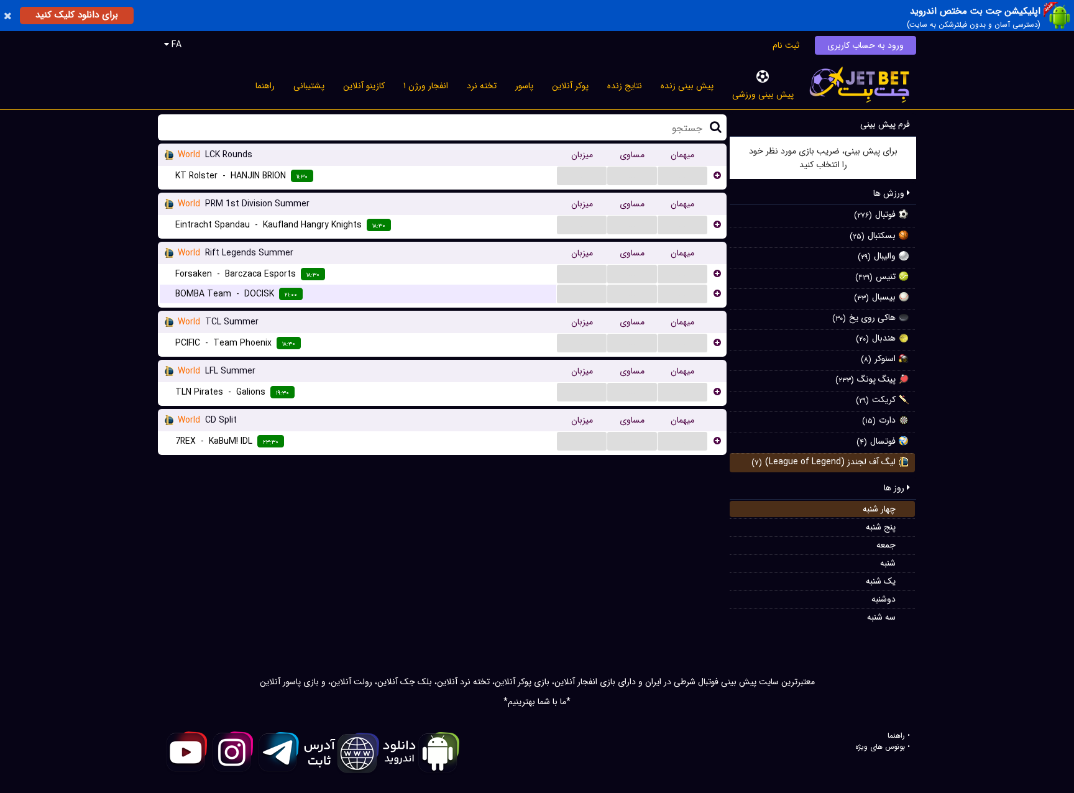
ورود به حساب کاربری (865, 45)
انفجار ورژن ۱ (425, 86)
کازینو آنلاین (364, 86)
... (581, 175)
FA (175, 45)
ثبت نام (786, 45)
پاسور (524, 86)
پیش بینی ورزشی (763, 94)
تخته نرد (482, 86)
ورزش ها (890, 193)
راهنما (265, 86)
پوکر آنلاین (570, 86)
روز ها (895, 488)
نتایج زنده (624, 86)
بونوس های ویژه (880, 747)
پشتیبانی (308, 86)
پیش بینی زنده (687, 86)
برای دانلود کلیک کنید (76, 14)
